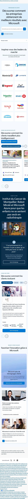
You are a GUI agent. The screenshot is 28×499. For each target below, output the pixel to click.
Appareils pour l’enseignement (10, 471)
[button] (14, 40)
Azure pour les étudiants (5, 476)
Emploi (10, 485)
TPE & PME (20, 479)
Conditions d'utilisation (5, 496)
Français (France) (3, 488)
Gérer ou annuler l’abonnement (11, 493)
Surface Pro (2, 463)
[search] (24, 29)
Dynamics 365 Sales (6, 325)
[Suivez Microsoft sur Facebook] (14, 460)
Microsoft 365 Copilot (13, 325)
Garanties (21, 470)
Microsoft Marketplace (4, 484)
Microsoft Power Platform (21, 325)
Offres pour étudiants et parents (20, 474)
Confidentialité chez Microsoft (6, 487)
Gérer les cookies (22, 495)
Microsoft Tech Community (19, 482)
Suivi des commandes (10, 470)
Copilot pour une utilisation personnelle (14, 465)
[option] (11, 146)
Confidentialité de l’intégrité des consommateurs (10, 492)
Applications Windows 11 (21, 467)
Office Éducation (18, 473)
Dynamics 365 (19, 478)
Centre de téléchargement (12, 468)
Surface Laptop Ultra (16, 463)
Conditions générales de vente (16, 496)
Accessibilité (22, 498)
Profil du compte (3, 468)
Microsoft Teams (14, 479)
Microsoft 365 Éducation (10, 473)
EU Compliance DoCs (15, 498)
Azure (14, 478)
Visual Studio (6, 485)
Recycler (17, 470)
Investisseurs (15, 487)
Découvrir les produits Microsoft (8, 467)
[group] (11, 166)
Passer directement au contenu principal (9, 0)
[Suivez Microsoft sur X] (11, 460)
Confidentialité (16, 495)
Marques (25, 496)
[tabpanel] (14, 311)
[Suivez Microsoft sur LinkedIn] (17, 460)
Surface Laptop (8, 463)
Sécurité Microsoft (9, 478)
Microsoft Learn (13, 481)
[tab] (7, 282)
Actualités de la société (17, 485)
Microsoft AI (2, 478)
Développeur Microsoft (5, 481)
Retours (4, 470)
